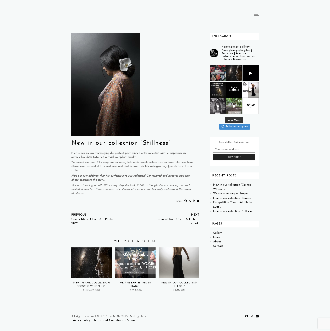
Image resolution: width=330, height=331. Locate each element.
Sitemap (132, 320)
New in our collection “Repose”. (232, 198)
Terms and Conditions (109, 320)
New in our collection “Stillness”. (233, 211)
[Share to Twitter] (190, 201)
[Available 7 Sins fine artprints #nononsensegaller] (234, 90)
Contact (218, 246)
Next (195, 214)
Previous (78, 214)
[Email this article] (198, 201)
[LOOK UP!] (218, 90)
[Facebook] (247, 316)
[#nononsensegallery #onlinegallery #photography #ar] (234, 106)
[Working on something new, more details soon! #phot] (218, 73)
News (216, 237)
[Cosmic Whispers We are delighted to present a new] (234, 73)
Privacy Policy (80, 320)
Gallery (217, 233)
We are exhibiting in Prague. (231, 193)
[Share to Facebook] (186, 201)
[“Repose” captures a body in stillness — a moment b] (251, 90)
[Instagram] (252, 316)
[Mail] (257, 316)
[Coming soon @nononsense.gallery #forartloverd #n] (251, 106)
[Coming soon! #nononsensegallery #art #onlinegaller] (251, 73)
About (217, 241)
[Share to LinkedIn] (194, 201)
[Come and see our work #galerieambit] (218, 106)
